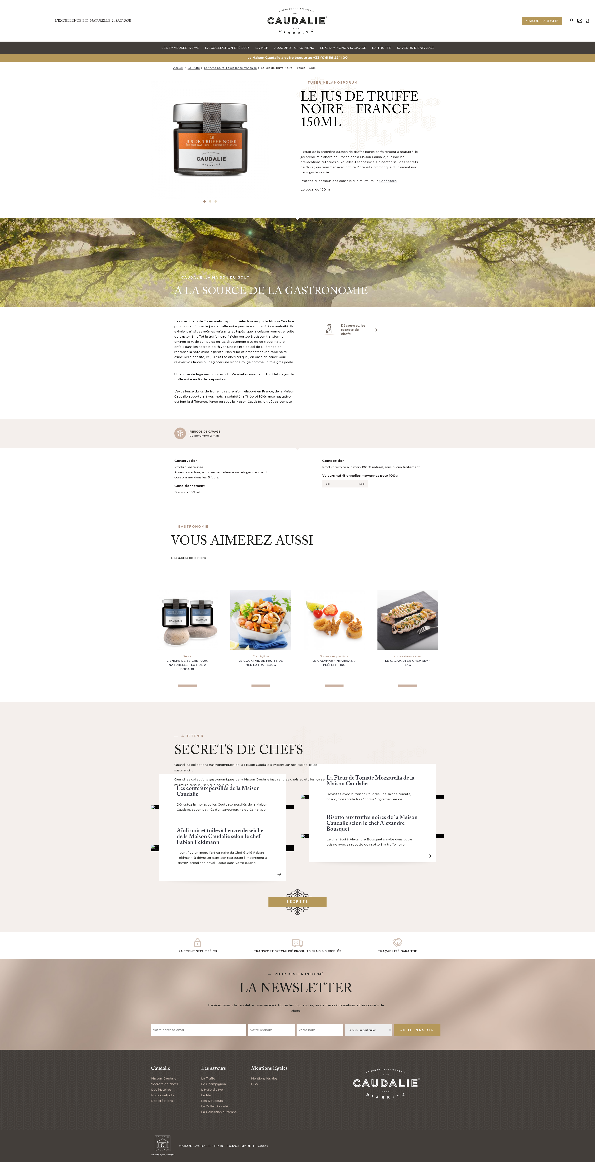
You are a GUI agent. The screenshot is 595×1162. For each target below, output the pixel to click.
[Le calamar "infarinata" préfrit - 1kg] (334, 620)
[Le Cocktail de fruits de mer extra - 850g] (260, 620)
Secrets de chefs (164, 1084)
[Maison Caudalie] (297, 21)
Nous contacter (163, 1095)
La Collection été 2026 (227, 47)
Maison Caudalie (542, 21)
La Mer (206, 1095)
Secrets (298, 901)
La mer (261, 47)
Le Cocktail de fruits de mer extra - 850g (260, 663)
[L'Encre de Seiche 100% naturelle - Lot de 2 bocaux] (187, 620)
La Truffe (208, 1078)
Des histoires (161, 1089)
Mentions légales (264, 1078)
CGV (254, 1084)
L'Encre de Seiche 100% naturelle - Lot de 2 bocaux (187, 665)
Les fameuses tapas (180, 47)
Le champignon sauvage (343, 47)
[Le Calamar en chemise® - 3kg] (407, 620)
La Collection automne (219, 1112)
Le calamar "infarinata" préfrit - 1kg (334, 663)
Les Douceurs (212, 1101)
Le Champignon (213, 1084)
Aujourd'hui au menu (294, 47)
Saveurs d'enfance (415, 47)
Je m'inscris (417, 1030)
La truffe (381, 47)
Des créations (162, 1101)
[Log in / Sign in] (587, 20)
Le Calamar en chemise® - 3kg (407, 663)
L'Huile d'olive (212, 1089)
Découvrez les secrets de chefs (353, 330)
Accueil (178, 67)
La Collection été (214, 1106)
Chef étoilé (388, 181)
